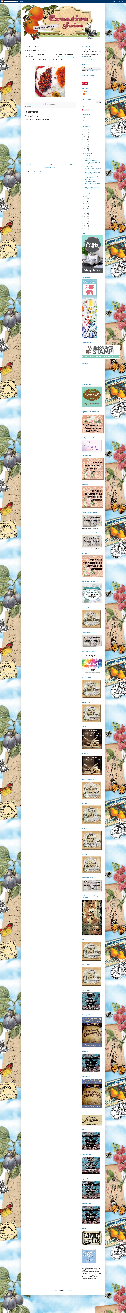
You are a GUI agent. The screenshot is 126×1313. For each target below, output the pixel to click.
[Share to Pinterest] (54, 104)
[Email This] (46, 104)
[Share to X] (50, 104)
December (87, 151)
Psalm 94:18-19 (86, 56)
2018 (85, 149)
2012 (85, 226)
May (86, 201)
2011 (85, 228)
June (86, 198)
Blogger (70, 1290)
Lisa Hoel (87, 93)
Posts (85, 118)
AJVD (30, 106)
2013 (85, 223)
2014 (85, 221)
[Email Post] (43, 104)
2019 (85, 146)
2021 (85, 141)
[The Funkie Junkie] (92, 507)
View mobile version (50, 167)
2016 (85, 216)
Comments (86, 121)
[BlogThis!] (48, 104)
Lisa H (86, 91)
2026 (85, 129)
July (86, 196)
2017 (85, 214)
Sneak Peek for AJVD (90, 166)
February (87, 208)
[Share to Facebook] (52, 104)
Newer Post (28, 164)
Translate (94, 70)
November (88, 153)
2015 (85, 218)
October (87, 155)
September (88, 158)
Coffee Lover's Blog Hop (91, 160)
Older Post (72, 164)
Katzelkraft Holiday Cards (91, 191)
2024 (85, 134)
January (87, 210)
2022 (85, 139)
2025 (85, 132)
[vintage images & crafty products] (89, 1263)
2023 (85, 137)
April (86, 203)
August (87, 194)
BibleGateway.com (93, 59)
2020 (85, 144)
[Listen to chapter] (90, 56)
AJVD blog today (67, 57)
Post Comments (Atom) (37, 172)
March (86, 206)
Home (50, 164)
